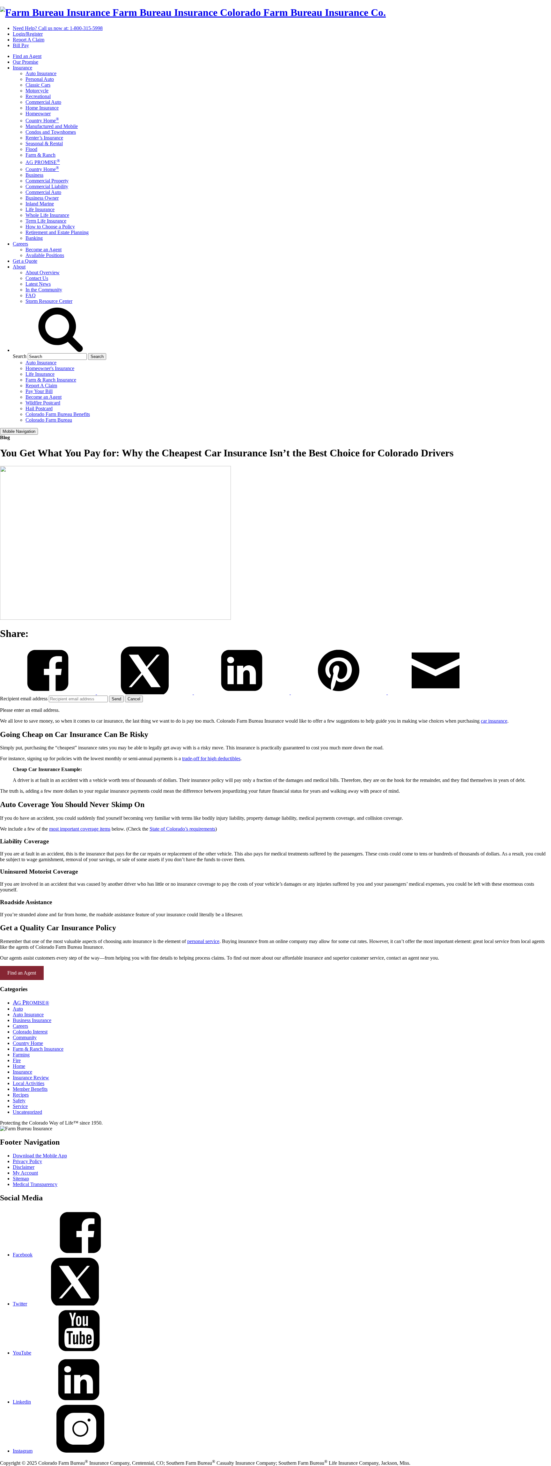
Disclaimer (23, 1167)
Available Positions (45, 255)
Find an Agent (27, 56)
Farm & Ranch (40, 155)
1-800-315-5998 (58, 28)
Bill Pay (21, 45)
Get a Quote (25, 261)
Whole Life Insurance (47, 215)
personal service (203, 941)
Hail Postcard (39, 408)
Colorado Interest (30, 1031)
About (19, 266)
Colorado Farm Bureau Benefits (58, 414)
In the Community (44, 289)
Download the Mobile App (40, 1155)
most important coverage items (79, 829)
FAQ (31, 295)
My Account (25, 1173)
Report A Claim (28, 39)
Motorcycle (37, 90)
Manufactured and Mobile (52, 126)
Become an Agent (44, 249)
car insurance (494, 721)
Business (34, 175)
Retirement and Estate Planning (57, 232)
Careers (20, 244)
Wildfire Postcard (43, 402)
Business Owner (42, 198)
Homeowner (38, 113)
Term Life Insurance (46, 221)
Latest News (38, 284)
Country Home (42, 120)
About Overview (43, 272)
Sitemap (21, 1178)
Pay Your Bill (39, 391)
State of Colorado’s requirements (182, 829)
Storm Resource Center (49, 301)
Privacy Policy (27, 1161)
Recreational (38, 96)
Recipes (21, 1095)
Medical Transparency (35, 1184)
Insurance (22, 67)
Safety (19, 1100)
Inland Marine (40, 203)
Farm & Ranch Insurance (51, 380)
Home (19, 1066)
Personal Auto (40, 79)
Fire (17, 1060)
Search (19, 356)
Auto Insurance (41, 73)
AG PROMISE (43, 162)
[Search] (60, 350)
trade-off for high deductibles (211, 758)
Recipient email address (24, 698)
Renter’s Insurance (44, 137)
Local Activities (28, 1083)
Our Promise (25, 62)
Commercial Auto (43, 102)
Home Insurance (42, 108)
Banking (34, 238)
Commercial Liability (47, 186)
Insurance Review (31, 1077)
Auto (18, 1009)
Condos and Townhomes (51, 132)
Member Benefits (30, 1089)
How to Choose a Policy (50, 226)
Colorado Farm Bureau (49, 420)
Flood (31, 149)
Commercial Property (47, 180)
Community (25, 1037)
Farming (21, 1054)
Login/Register (28, 34)
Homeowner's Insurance (50, 368)
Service (20, 1106)
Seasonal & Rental (44, 143)
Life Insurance (40, 209)
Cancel (134, 699)
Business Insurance (32, 1020)
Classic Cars (38, 85)
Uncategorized (27, 1112)
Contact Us (37, 278)
